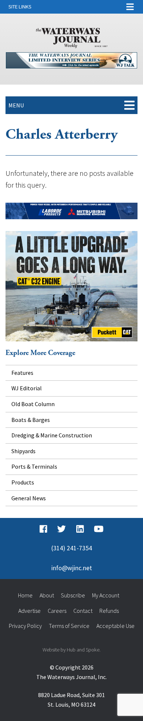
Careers (57, 610)
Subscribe (73, 595)
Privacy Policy (25, 625)
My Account (105, 595)
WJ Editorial (26, 388)
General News (28, 498)
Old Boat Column (33, 404)
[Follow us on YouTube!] (98, 529)
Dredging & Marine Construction (51, 435)
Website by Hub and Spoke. (71, 649)
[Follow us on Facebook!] (43, 529)
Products (22, 482)
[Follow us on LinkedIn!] (80, 529)
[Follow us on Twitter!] (61, 529)
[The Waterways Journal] (71, 36)
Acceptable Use (115, 625)
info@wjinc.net (71, 568)
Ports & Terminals (34, 466)
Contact (82, 610)
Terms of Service (69, 625)
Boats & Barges (30, 419)
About (47, 595)
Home (25, 595)
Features (22, 372)
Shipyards (23, 451)
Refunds (109, 610)
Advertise (29, 610)
